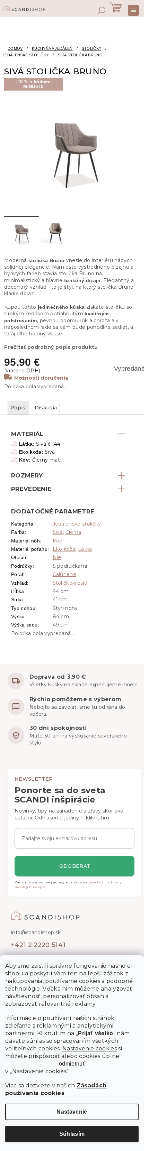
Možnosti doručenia (41, 378)
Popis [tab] (18, 408)
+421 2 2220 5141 (38, 945)
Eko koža (64, 549)
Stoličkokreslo (70, 583)
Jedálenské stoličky (77, 524)
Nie (57, 557)
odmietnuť (72, 1064)
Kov (57, 541)
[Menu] (133, 10)
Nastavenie (71, 1112)
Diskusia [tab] (46, 408)
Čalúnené (65, 574)
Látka (85, 549)
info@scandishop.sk (36, 932)
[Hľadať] (101, 10)
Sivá (58, 532)
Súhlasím (72, 1134)
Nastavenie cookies (89, 1048)
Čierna (73, 532)
